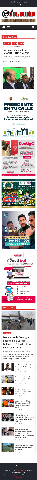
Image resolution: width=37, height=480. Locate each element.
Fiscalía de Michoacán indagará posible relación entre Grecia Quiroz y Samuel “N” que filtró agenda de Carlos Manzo (24, 433)
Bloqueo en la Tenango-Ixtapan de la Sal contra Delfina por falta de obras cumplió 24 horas (17, 342)
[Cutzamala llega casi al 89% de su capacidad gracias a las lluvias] (8, 448)
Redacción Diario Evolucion (23, 351)
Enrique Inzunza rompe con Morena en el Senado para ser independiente (24, 391)
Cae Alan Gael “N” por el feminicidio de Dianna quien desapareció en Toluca (24, 367)
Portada (21, 43)
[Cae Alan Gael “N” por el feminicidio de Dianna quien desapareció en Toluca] (8, 368)
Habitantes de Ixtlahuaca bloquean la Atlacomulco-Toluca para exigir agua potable (23, 404)
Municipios (7, 43)
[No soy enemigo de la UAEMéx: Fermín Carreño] (18, 78)
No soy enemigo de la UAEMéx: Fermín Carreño (17, 51)
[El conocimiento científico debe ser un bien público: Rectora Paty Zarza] (8, 380)
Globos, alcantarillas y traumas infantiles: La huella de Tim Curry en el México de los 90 (24, 418)
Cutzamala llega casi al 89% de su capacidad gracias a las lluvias (24, 447)
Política (15, 43)
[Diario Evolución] (4, 27)
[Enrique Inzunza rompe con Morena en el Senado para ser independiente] (8, 392)
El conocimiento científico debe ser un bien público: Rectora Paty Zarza (23, 379)
